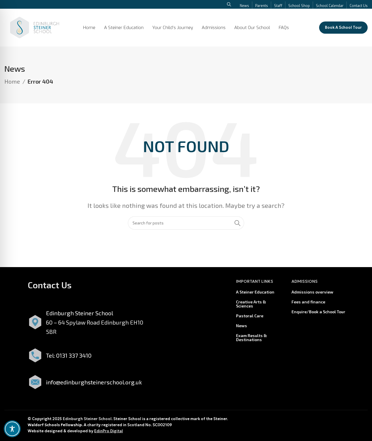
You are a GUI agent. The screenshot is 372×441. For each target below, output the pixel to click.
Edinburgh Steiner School (87, 418)
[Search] (237, 223)
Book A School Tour (343, 27)
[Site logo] (34, 26)
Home (12, 81)
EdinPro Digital (108, 431)
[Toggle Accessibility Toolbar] (12, 429)
